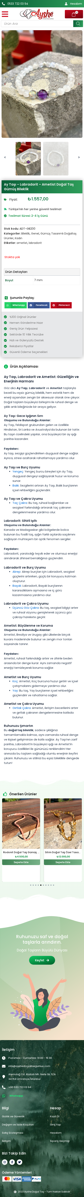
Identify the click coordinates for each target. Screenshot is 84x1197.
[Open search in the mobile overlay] (42, 23)
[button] (5, 83)
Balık (16, 485)
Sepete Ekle (21, 862)
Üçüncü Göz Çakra (26, 608)
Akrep (17, 572)
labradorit (35, 243)
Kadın (18, 238)
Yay (15, 691)
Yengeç (18, 471)
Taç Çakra (20, 503)
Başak (17, 586)
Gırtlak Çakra (22, 708)
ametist (22, 243)
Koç (15, 681)
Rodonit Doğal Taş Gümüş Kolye (24, 852)
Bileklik (25, 233)
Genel (35, 233)
